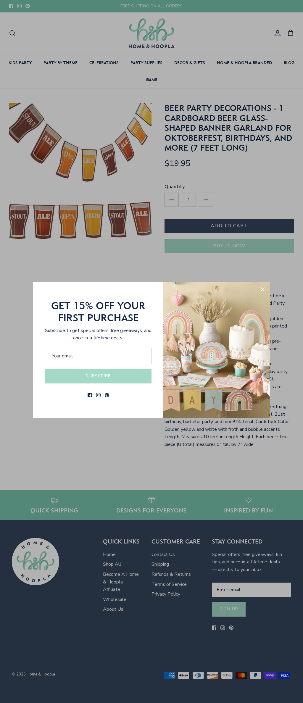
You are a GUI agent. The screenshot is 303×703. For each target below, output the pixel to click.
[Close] (262, 289)
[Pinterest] (107, 395)
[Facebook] (90, 395)
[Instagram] (98, 395)
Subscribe (98, 376)
